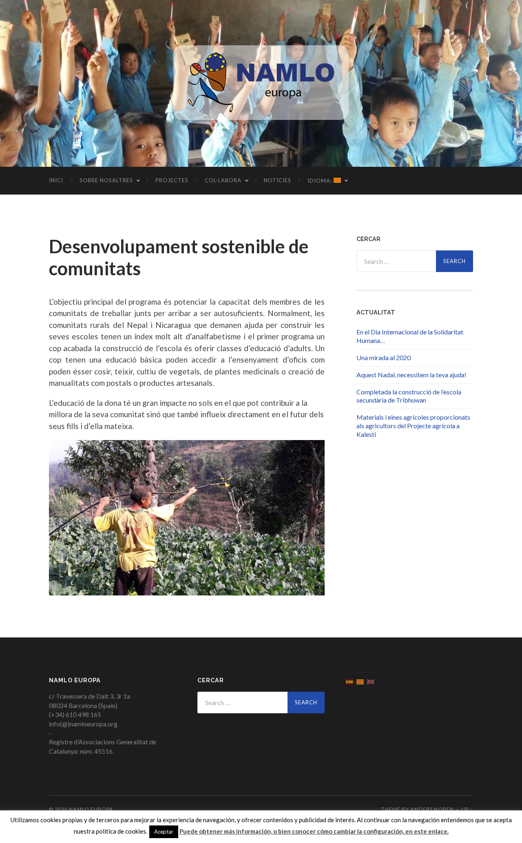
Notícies (277, 180)
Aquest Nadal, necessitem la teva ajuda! (411, 374)
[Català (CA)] (360, 681)
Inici (56, 180)
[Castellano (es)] (349, 681)
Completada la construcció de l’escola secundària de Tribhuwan (408, 396)
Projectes (171, 180)
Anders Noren (432, 809)
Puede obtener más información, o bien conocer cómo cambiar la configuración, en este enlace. (314, 831)
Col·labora (223, 180)
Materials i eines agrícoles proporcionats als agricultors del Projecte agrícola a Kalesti (413, 425)
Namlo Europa (91, 809)
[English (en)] (370, 681)
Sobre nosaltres (106, 180)
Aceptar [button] (163, 831)
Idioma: (320, 180)
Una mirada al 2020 (383, 357)
